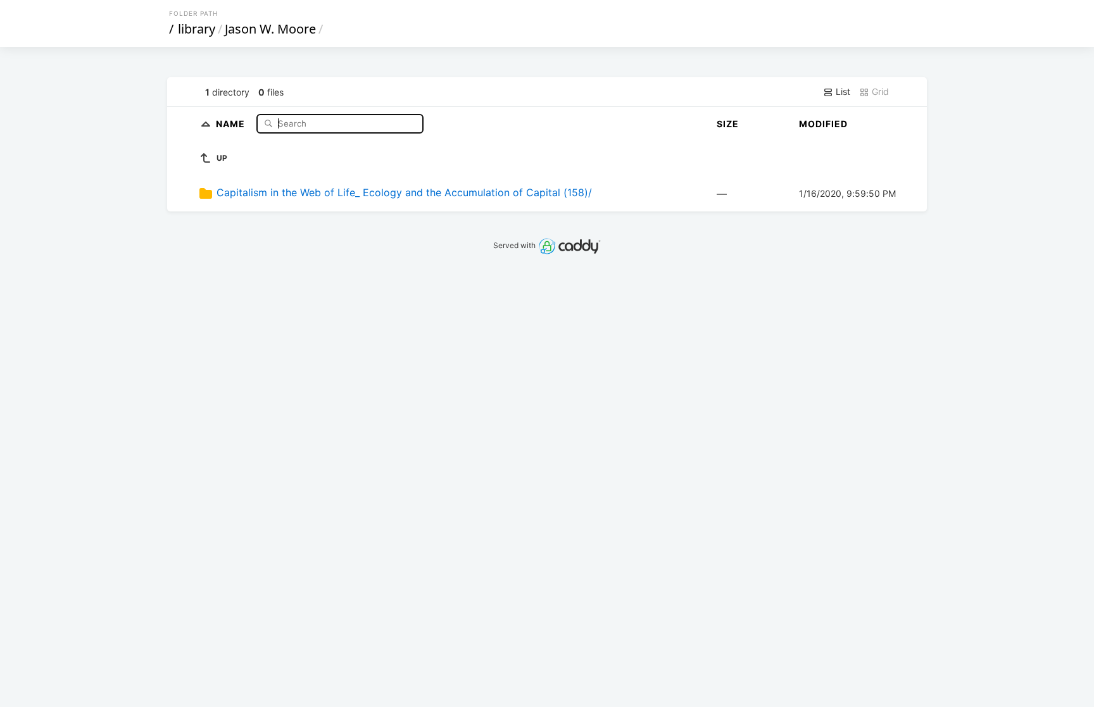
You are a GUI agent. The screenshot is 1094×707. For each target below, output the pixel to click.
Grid (879, 91)
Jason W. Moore (270, 28)
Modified (823, 123)
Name (232, 123)
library (196, 28)
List (841, 91)
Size (728, 123)
